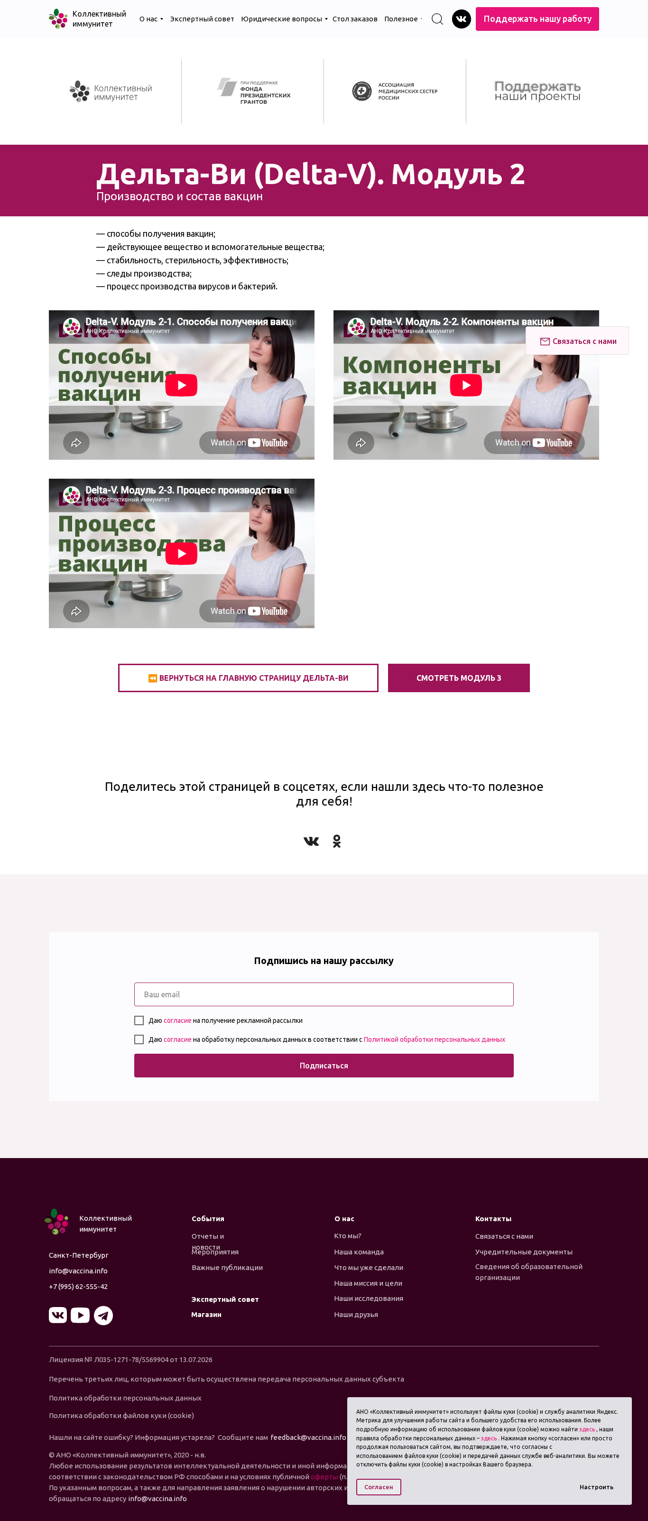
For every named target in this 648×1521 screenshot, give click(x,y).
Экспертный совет (225, 1299)
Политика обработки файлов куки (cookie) (121, 1415)
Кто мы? (347, 1236)
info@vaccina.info (78, 1271)
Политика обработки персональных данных (125, 1398)
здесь (587, 1429)
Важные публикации (227, 1267)
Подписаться (324, 1065)
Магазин (206, 1314)
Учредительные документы (524, 1252)
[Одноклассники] (337, 841)
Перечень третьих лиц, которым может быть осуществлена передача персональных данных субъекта (226, 1379)
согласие (178, 1020)
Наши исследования (368, 1298)
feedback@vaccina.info (308, 1437)
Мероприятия (215, 1252)
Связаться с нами (504, 1236)
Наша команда (359, 1252)
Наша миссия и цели (368, 1283)
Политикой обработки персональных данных (434, 1039)
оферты (325, 1477)
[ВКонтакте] (311, 841)
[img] (461, 19)
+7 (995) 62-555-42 (78, 1286)
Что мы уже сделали (368, 1267)
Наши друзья (356, 1314)
